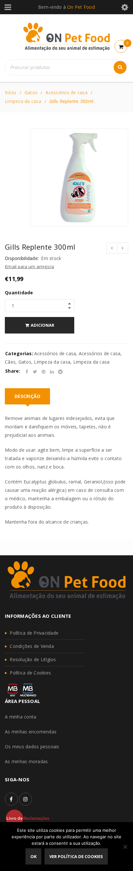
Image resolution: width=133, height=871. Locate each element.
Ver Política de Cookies (76, 856)
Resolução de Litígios (33, 659)
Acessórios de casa (66, 92)
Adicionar (42, 325)
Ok (33, 856)
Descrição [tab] (27, 396)
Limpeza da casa (23, 101)
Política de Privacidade (34, 633)
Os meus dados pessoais (32, 746)
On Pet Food (81, 7)
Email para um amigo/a (29, 266)
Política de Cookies (30, 673)
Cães (10, 362)
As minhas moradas (26, 761)
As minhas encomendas (30, 732)
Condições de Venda (32, 646)
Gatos (31, 92)
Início (10, 92)
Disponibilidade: (22, 258)
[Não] (125, 846)
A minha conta (20, 717)
